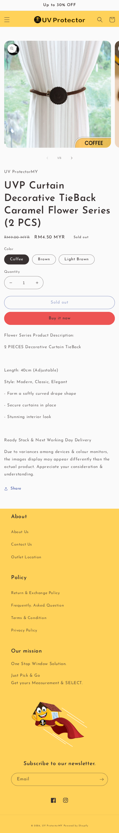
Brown (44, 259)
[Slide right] (72, 158)
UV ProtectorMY (52, 826)
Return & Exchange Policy (35, 593)
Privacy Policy (24, 630)
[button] (7, 20)
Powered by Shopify (76, 826)
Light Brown (76, 259)
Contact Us (21, 544)
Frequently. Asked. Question (37, 605)
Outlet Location (26, 557)
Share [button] (16, 488)
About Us (20, 532)
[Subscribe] (101, 779)
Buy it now (60, 318)
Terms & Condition (28, 618)
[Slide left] (47, 158)
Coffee (16, 259)
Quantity (12, 272)
